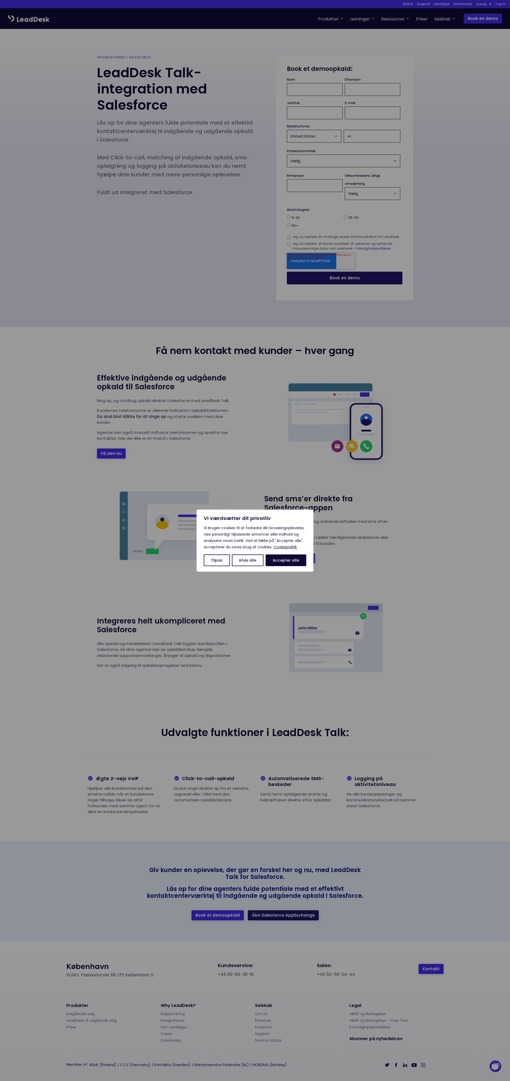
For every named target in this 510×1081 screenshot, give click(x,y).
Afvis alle (247, 560)
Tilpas (217, 560)
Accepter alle (286, 560)
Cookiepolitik (285, 547)
